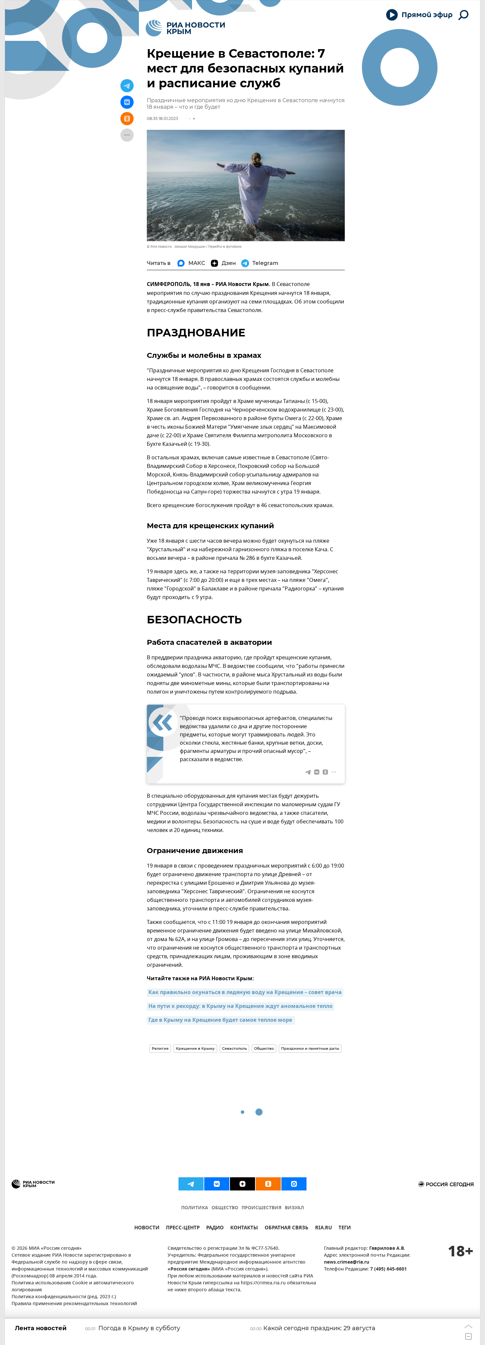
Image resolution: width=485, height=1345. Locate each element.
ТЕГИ (345, 1228)
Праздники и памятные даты (310, 1048)
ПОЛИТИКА (194, 1208)
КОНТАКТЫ (244, 1228)
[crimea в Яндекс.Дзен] (242, 1183)
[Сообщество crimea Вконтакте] (216, 1183)
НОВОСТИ (146, 1228)
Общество (264, 1048)
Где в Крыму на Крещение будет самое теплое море (220, 1020)
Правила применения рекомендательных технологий (74, 1304)
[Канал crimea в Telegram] (191, 1183)
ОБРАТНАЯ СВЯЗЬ (286, 1228)
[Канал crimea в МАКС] (294, 1183)
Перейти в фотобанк (225, 246)
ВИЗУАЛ (294, 1208)
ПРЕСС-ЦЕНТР (183, 1228)
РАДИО (215, 1228)
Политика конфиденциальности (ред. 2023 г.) (64, 1297)
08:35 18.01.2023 (162, 118)
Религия (160, 1048)
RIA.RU (323, 1228)
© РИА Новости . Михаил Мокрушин (176, 246)
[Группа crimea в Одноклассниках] (268, 1183)
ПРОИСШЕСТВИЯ (261, 1208)
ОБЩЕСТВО (224, 1208)
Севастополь (234, 1048)
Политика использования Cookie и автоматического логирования (73, 1286)
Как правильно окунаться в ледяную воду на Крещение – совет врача (245, 992)
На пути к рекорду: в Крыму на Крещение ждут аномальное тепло (240, 1006)
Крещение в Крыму (195, 1048)
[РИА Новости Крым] (185, 28)
